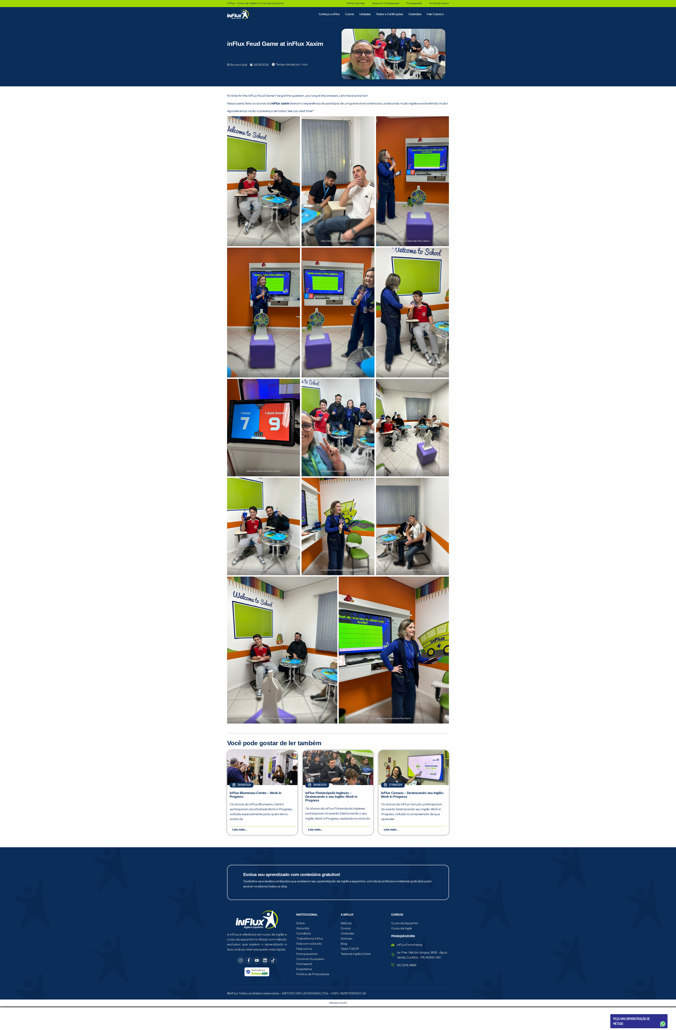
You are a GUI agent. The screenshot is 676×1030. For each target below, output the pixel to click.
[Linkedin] (265, 960)
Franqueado (414, 3)
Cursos (349, 14)
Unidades (365, 14)
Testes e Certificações (389, 14)
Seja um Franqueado (385, 3)
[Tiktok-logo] (273, 960)
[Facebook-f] (248, 960)
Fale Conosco (435, 14)
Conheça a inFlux (329, 14)
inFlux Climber (355, 3)
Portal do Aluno (439, 3)
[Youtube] (257, 960)
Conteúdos (415, 14)
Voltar (621, 1015)
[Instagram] (240, 960)
